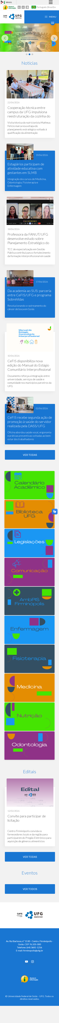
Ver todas (30, 454)
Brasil (9, 2)
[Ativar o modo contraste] (27, 7)
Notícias (29, 63)
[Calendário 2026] (29, 498)
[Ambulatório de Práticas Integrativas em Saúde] (29, 614)
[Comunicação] (29, 585)
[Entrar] (2, 2)
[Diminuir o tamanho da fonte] (23, 7)
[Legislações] (29, 556)
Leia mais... (30, 104)
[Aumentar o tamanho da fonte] (19, 7)
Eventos (30, 872)
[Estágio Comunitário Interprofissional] (29, 37)
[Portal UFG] (15, 18)
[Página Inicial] (5, 17)
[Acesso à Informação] (9, 7)
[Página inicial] (19, 916)
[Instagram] (32, 961)
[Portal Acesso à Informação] (29, 981)
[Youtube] (26, 961)
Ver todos (30, 889)
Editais (29, 771)
